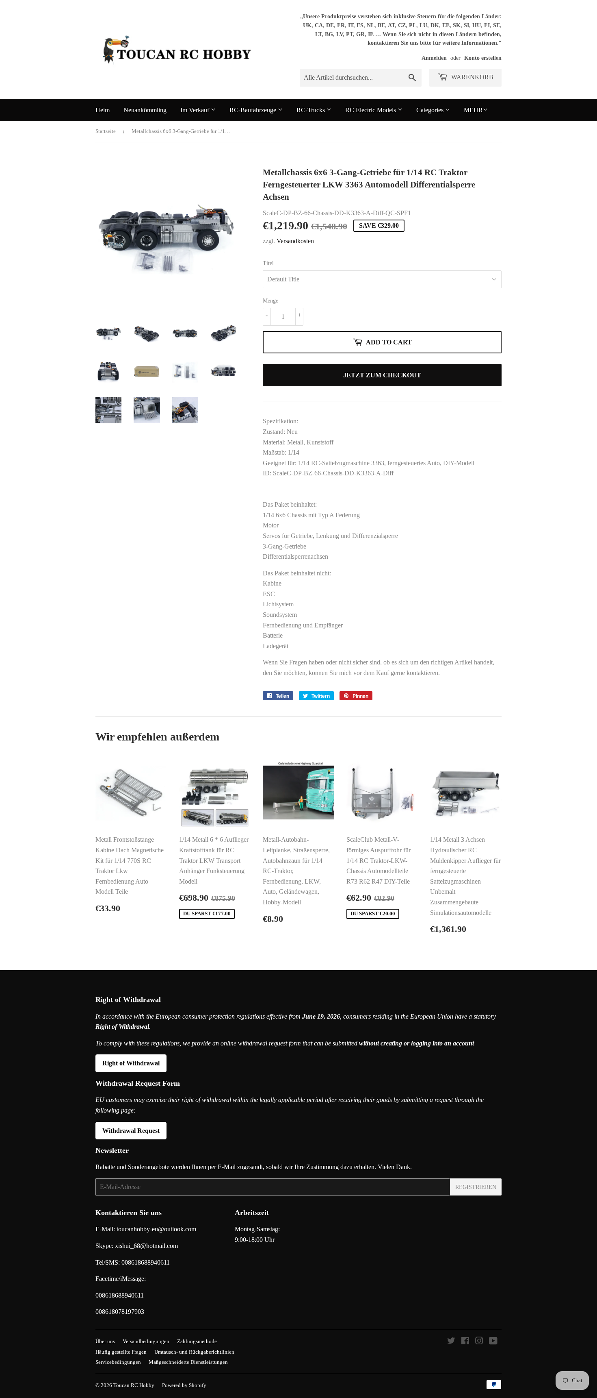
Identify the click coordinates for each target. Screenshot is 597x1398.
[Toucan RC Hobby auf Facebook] (465, 1341)
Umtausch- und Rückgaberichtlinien (194, 1352)
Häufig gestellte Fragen (121, 1352)
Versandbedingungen (146, 1341)
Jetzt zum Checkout (382, 375)
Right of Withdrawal (131, 1063)
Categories (430, 110)
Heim (102, 110)
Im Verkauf (195, 110)
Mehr (473, 110)
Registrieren (475, 1187)
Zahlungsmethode (197, 1341)
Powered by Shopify (184, 1385)
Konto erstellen (483, 58)
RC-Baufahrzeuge (253, 110)
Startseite (105, 131)
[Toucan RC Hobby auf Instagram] (479, 1341)
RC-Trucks (311, 110)
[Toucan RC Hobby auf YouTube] (493, 1341)
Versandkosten (295, 240)
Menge (270, 301)
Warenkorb (471, 77)
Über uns (105, 1341)
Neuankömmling (145, 110)
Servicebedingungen (118, 1362)
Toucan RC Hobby (133, 1385)
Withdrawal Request (131, 1130)
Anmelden (434, 58)
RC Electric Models (371, 110)
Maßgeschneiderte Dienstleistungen (188, 1362)
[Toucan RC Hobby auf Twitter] (451, 1341)
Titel (268, 263)
